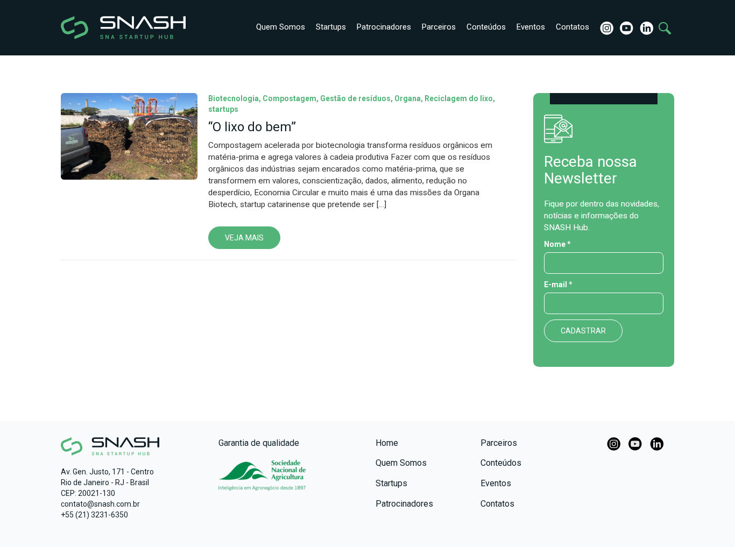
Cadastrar (583, 330)
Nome (557, 244)
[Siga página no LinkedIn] (645, 27)
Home (387, 443)
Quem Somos (280, 27)
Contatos (572, 27)
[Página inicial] (105, 27)
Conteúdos (486, 27)
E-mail (558, 284)
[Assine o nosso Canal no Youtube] (635, 443)
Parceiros (439, 27)
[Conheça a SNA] (262, 481)
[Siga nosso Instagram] (606, 27)
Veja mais (244, 237)
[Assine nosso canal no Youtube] (625, 27)
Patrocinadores (384, 27)
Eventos (531, 27)
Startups (331, 27)
